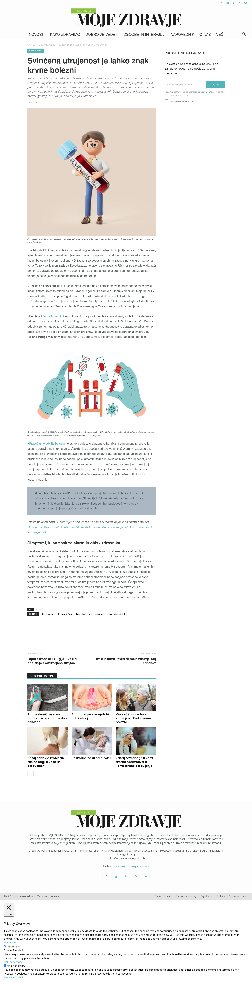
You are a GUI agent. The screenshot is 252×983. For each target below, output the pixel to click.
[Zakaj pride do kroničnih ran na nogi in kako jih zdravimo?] (47, 741)
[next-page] (35, 773)
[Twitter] (239, 3)
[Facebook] (221, 3)
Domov (31, 44)
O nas (205, 34)
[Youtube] (245, 3)
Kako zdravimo (65, 34)
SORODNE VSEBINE (42, 676)
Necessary (13, 946)
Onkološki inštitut (116, 614)
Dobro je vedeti (101, 34)
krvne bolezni (83, 614)
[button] (243, 34)
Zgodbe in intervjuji (144, 34)
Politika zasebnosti (238, 896)
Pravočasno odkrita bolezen (47, 443)
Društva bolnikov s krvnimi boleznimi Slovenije (57, 527)
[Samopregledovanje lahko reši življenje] (92, 697)
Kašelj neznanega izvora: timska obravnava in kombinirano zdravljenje (134, 762)
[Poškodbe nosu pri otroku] (92, 741)
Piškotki (221, 896)
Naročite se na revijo (186, 896)
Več (219, 34)
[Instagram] (227, 3)
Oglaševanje (207, 896)
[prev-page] (29, 773)
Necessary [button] (10, 942)
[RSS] (233, 3)
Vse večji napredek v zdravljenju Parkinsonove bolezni (135, 718)
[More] (125, 636)
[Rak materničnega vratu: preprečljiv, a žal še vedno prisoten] (47, 697)
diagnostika (47, 614)
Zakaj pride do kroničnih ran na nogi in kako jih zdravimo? (45, 762)
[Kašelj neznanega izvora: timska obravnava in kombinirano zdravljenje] (136, 741)
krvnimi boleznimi (52, 316)
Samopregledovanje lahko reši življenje (92, 716)
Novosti (37, 34)
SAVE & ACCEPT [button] (13, 977)
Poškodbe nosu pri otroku (91, 758)
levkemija (99, 614)
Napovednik (182, 34)
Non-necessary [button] (13, 961)
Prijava (215, 84)
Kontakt (168, 896)
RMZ (38, 609)
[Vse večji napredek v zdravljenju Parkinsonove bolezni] (136, 697)
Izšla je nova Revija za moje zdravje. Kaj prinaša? (126, 661)
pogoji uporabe (207, 91)
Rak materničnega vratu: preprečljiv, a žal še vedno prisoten (47, 718)
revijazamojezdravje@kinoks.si (131, 866)
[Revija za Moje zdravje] (126, 17)
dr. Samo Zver (65, 614)
